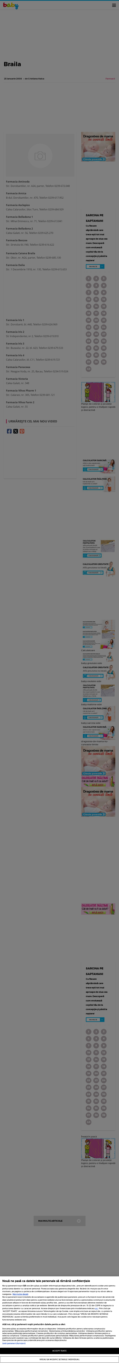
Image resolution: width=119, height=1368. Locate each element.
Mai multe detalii (20, 1294)
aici (96, 1308)
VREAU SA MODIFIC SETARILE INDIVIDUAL (59, 1359)
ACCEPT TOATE (59, 1351)
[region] (59, 1322)
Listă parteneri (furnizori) (13, 1343)
